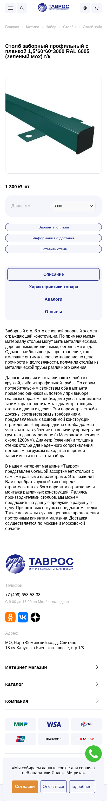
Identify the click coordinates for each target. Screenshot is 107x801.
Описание (53, 274)
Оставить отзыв (54, 249)
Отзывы (53, 312)
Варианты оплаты (53, 227)
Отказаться (53, 786)
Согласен (25, 786)
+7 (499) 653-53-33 (23, 595)
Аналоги (53, 299)
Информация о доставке (53, 238)
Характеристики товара (53, 287)
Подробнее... (82, 786)
